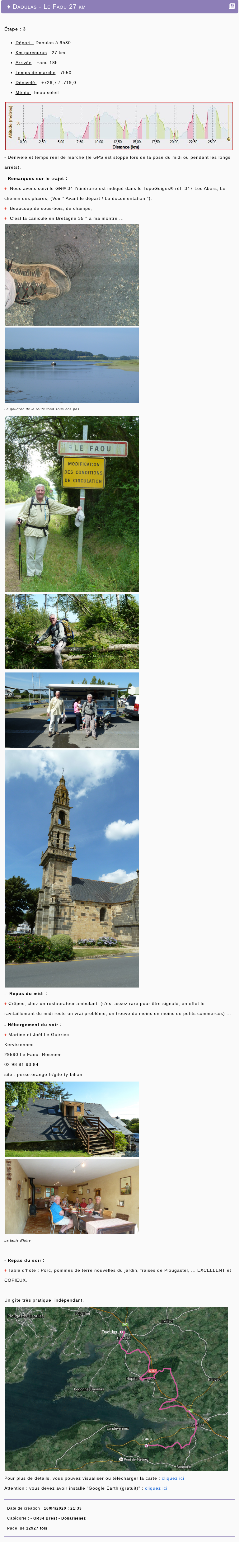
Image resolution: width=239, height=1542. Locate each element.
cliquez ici (173, 1478)
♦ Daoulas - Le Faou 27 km (46, 6)
